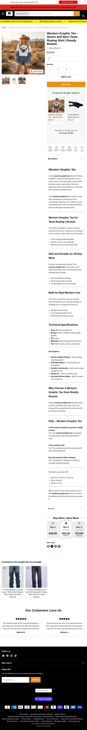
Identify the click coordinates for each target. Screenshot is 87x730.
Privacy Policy (26, 719)
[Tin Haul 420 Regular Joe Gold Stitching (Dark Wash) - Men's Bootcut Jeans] (36, 577)
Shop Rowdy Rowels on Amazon (41, 714)
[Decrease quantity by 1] (50, 69)
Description (52, 159)
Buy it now (66, 84)
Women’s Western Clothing (62, 478)
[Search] (77, 13)
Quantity (50, 64)
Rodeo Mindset (47, 721)
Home (4, 27)
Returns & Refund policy (10, 719)
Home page (24, 714)
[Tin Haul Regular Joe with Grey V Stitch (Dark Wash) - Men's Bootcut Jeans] (13, 577)
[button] (6, 80)
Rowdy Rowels (55, 48)
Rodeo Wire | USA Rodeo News (72, 719)
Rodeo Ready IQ (74, 721)
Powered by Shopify (44, 726)
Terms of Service (52, 719)
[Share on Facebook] (48, 546)
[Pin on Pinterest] (59, 546)
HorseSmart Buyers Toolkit (29, 721)
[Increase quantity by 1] (67, 69)
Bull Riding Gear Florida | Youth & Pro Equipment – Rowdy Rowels (30, 716)
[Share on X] (52, 546)
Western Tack (56, 483)
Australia (42, 690)
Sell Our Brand (60, 714)
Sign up (35, 680)
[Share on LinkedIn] (55, 546)
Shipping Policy (39, 719)
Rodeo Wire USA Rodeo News (66, 716)
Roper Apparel (56, 480)
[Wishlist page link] (83, 12)
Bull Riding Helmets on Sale (41, 21)
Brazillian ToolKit (60, 721)
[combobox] (56, 123)
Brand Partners (12, 721)
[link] (56, 105)
